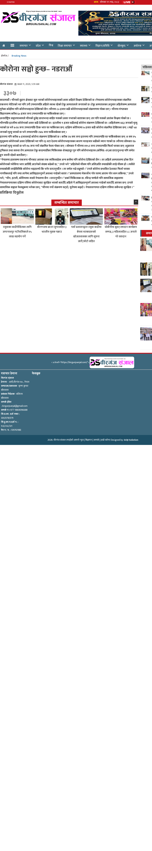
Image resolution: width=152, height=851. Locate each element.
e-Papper (11, 2)
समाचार (24, 45)
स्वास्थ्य (83, 45)
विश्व (51, 45)
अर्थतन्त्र (137, 45)
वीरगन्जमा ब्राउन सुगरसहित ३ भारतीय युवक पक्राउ (51, 229)
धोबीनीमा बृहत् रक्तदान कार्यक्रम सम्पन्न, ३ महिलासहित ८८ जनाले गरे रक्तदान (121, 232)
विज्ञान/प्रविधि (102, 45)
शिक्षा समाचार (65, 45)
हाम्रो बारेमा (105, 440)
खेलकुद (121, 45)
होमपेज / (5, 56)
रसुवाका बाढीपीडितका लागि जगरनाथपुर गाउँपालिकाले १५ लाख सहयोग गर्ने (17, 232)
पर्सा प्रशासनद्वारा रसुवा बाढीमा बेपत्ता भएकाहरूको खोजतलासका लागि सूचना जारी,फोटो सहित (86, 234)
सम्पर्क (96, 440)
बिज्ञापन (88, 440)
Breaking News (19, 56)
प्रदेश (38, 45)
